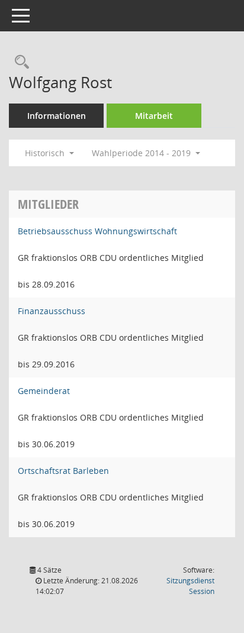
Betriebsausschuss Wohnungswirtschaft (97, 231)
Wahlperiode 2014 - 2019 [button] (142, 153)
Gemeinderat (44, 390)
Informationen (56, 115)
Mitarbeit (154, 115)
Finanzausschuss (51, 310)
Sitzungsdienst (190, 586)
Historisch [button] (46, 153)
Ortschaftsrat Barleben (63, 470)
